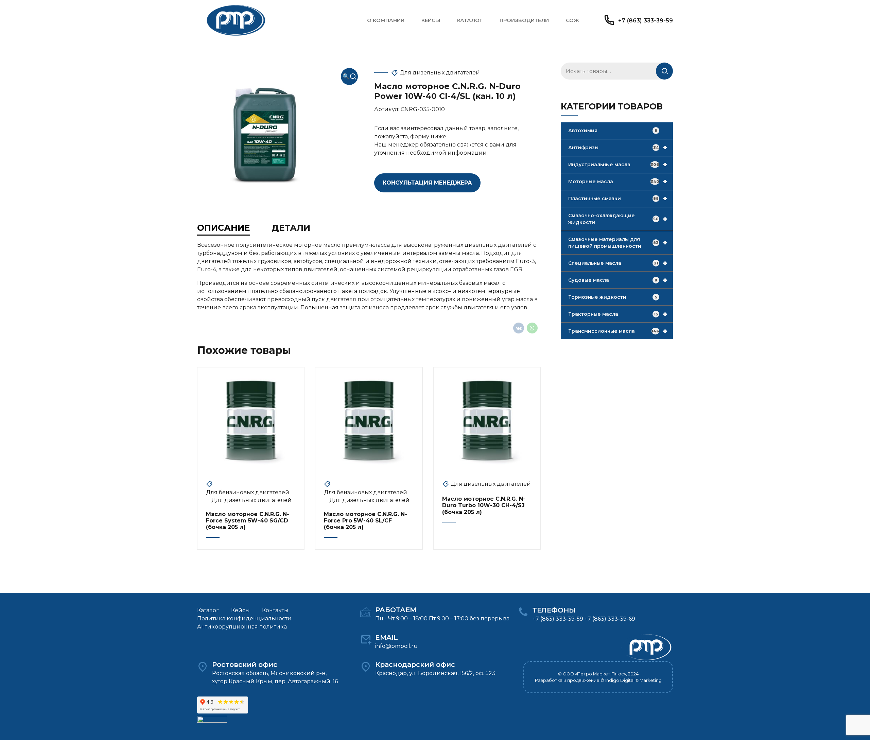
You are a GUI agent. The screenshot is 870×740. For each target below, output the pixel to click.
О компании (385, 20)
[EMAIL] (365, 639)
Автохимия (612, 130)
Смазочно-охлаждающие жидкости (617, 218)
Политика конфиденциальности (244, 618)
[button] (349, 76)
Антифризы (617, 147)
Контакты (275, 610)
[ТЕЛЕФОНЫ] (523, 612)
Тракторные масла (617, 314)
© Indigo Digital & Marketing (631, 680)
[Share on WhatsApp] (532, 328)
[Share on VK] (518, 328)
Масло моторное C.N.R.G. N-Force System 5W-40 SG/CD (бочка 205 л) (247, 520)
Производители (524, 20)
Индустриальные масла (617, 164)
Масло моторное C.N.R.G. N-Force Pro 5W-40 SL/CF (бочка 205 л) (365, 520)
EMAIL (386, 637)
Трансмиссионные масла (617, 331)
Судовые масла (617, 280)
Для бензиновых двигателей (247, 492)
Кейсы (430, 20)
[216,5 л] (250, 420)
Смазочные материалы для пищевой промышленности (617, 242)
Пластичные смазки (617, 198)
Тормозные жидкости (612, 297)
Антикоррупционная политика (242, 626)
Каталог (470, 20)
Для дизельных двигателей (440, 72)
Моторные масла (617, 181)
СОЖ (572, 20)
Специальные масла (617, 263)
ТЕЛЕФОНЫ (554, 610)
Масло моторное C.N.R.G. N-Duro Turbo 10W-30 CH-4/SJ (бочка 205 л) (483, 505)
